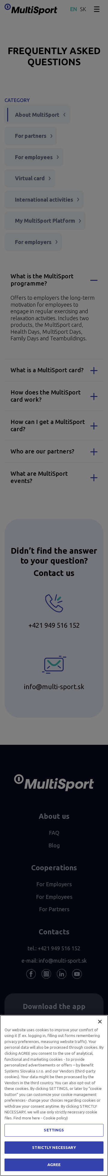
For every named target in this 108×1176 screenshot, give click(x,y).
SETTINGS (54, 1130)
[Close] (99, 1021)
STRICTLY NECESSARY (54, 1147)
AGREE (54, 1164)
